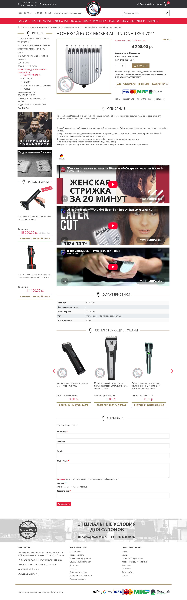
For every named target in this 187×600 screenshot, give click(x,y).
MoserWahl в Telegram (28, 569)
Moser (135, 56)
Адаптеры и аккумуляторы (37, 85)
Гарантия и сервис (78, 572)
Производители (77, 555)
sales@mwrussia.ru (42, 564)
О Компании (75, 551)
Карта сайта (127, 572)
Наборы (22, 59)
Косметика (23, 62)
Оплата (73, 568)
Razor (150, 99)
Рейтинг (61, 483)
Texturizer (159, 99)
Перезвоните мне (48, 4)
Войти (143, 4)
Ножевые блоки (71, 27)
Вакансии (126, 565)
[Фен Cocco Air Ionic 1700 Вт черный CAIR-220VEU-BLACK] (31, 212)
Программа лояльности (81, 575)
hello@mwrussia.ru (43, 560)
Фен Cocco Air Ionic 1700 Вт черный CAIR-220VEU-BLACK (34, 218)
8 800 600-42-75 (25, 564)
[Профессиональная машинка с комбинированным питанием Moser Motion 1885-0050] (149, 358)
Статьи (125, 575)
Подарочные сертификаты (32, 104)
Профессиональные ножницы (34, 45)
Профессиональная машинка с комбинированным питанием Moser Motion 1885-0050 (146, 386)
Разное (26, 89)
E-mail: (60, 451)
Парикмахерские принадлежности (27, 93)
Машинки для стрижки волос (34, 38)
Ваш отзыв (62, 460)
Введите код (63, 491)
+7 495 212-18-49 (29, 2)
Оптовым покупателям (132, 558)
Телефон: (61, 441)
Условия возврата (78, 579)
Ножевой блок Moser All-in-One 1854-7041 (102, 27)
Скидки (125, 551)
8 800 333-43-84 (28, 5)
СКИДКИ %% (23, 108)
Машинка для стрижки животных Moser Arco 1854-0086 (72, 384)
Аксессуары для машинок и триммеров (41, 27)
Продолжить (64, 504)
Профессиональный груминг (33, 56)
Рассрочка (159, 83)
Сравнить (167, 40)
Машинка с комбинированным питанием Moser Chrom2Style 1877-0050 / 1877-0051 (111, 386)
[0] (166, 5)
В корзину (26, 238)
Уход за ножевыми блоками (135, 561)
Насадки (27, 78)
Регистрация (156, 4)
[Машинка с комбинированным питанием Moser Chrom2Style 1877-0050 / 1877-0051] (111, 358)
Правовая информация (80, 558)
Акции (124, 555)
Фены (20, 52)
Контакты (126, 568)
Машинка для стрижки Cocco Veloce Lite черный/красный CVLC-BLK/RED (34, 276)
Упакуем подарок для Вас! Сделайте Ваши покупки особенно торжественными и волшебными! (140, 74)
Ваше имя (62, 431)
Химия (26, 82)
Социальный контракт (80, 561)
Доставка (74, 565)
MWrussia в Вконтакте (28, 574)
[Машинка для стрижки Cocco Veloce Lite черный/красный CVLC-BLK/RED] (31, 270)
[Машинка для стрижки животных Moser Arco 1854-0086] (74, 358)
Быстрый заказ (126, 83)
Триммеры (23, 42)
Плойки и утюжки (27, 66)
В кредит (143, 83)
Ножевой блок (128, 99)
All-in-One (141, 99)
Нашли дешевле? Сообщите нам (130, 40)
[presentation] (53, 370)
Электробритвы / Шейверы (31, 49)
